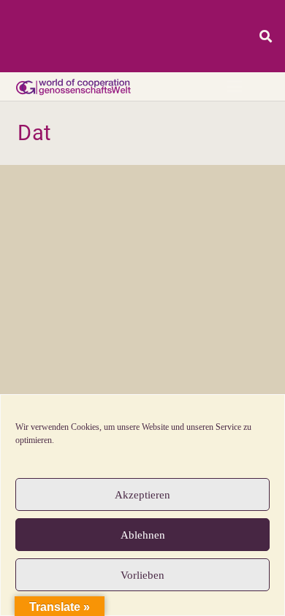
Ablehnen (143, 535)
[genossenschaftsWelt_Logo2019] (73, 86)
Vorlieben (142, 575)
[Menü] (234, 87)
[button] (265, 36)
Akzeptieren (142, 495)
